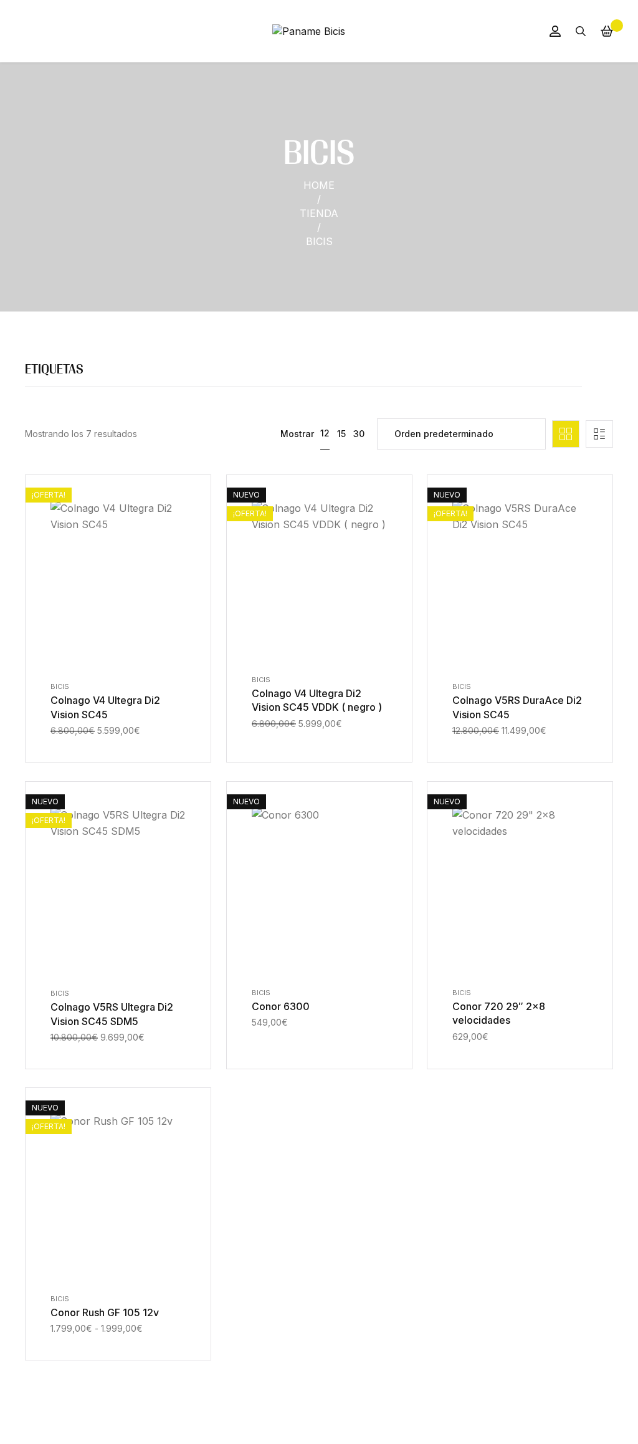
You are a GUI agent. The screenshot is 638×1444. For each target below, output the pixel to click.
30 (358, 433)
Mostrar (297, 433)
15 (341, 433)
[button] (103, 659)
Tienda (319, 213)
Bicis (59, 686)
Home (319, 185)
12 (325, 433)
